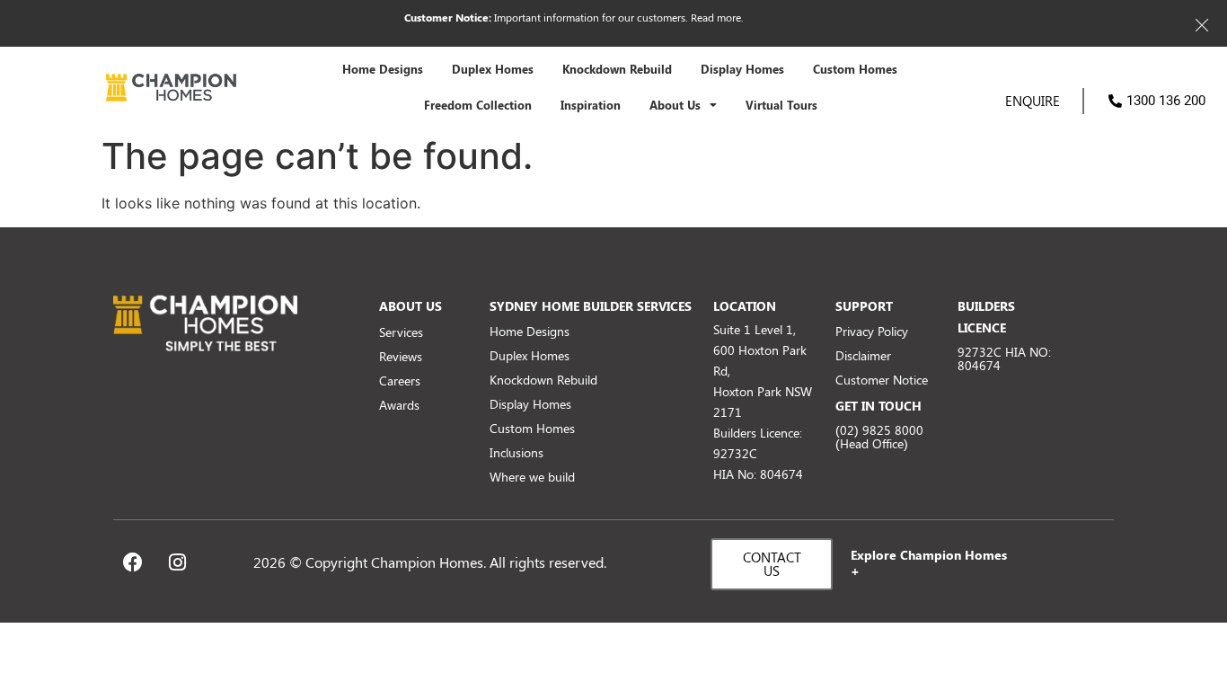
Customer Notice (881, 379)
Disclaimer (863, 355)
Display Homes (742, 69)
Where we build (532, 476)
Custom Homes (855, 69)
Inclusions (516, 452)
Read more (716, 17)
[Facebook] (133, 562)
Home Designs (382, 69)
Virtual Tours (781, 105)
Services (401, 332)
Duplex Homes (493, 69)
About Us (675, 105)
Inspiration (591, 105)
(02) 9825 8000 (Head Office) (879, 436)
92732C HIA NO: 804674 (1004, 358)
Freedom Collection (478, 105)
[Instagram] (177, 562)
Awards (399, 404)
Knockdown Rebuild (617, 69)
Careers (399, 380)
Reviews (400, 356)
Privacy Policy (871, 331)
